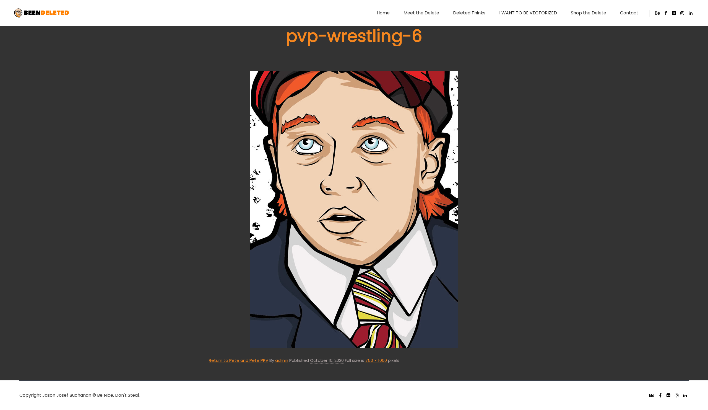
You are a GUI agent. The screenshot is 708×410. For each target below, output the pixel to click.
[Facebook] (665, 13)
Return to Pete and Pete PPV (238, 360)
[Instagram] (682, 13)
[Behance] (657, 13)
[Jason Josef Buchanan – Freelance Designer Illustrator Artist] (41, 13)
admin (281, 360)
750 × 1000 (376, 360)
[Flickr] (674, 13)
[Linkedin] (690, 13)
